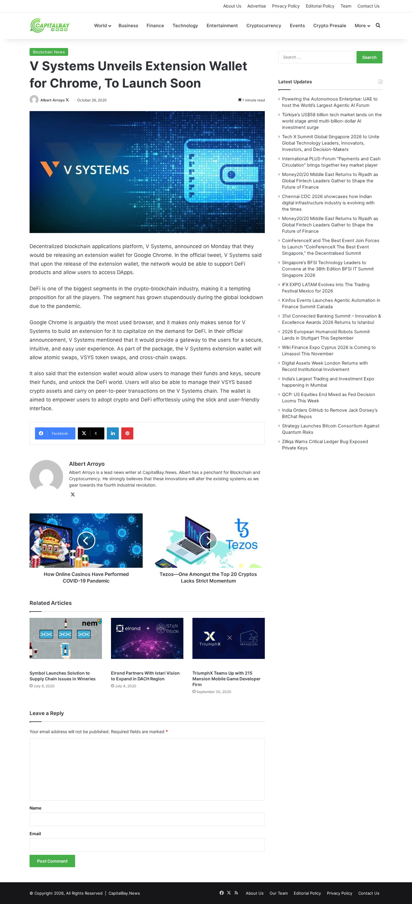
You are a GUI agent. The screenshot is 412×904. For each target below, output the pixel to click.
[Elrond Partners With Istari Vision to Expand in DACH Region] (147, 642)
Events (297, 25)
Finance (155, 25)
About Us (232, 5)
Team (346, 5)
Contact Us (368, 5)
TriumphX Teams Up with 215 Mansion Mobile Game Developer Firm (226, 678)
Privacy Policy (286, 5)
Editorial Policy (320, 5)
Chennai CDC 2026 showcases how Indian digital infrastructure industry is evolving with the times (328, 203)
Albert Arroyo (52, 100)
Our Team (279, 893)
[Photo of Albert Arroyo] (35, 100)
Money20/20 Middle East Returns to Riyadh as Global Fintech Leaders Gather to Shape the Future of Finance (330, 181)
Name (35, 807)
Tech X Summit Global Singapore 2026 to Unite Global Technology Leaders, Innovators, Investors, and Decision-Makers (330, 143)
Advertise (256, 5)
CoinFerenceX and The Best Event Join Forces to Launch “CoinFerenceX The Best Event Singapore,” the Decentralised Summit (330, 247)
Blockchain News (49, 52)
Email (35, 833)
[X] (72, 494)
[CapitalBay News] (50, 25)
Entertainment (222, 25)
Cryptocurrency (263, 25)
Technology (185, 25)
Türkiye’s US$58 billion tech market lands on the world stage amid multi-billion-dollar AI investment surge (332, 121)
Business (128, 25)
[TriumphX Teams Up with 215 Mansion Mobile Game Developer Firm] (228, 642)
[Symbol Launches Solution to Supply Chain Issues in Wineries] (66, 642)
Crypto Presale (329, 25)
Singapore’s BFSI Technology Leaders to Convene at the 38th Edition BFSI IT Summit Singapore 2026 (328, 269)
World (100, 25)
